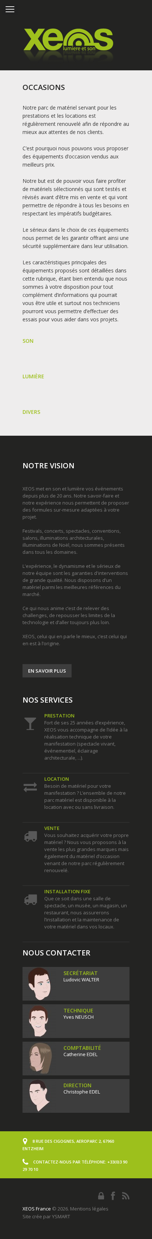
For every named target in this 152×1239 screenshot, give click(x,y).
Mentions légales (89, 1208)
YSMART (61, 1216)
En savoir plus (47, 670)
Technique (78, 1010)
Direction (77, 1085)
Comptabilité (82, 1047)
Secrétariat (80, 973)
